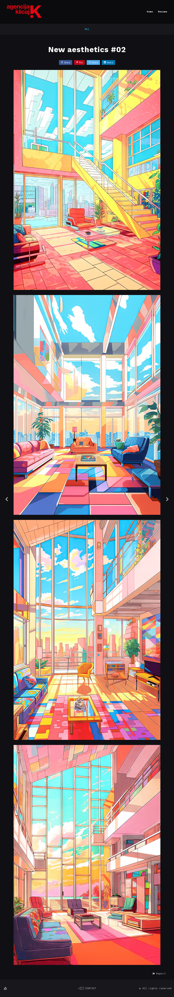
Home (150, 11)
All (87, 29)
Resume (162, 11)
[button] (159, 973)
